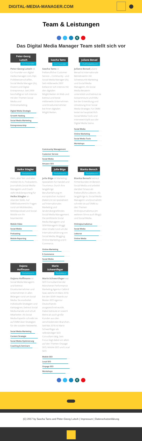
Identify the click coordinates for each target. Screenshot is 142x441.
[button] (77, 38)
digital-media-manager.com (41, 6)
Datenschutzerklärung (107, 419)
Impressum (87, 419)
